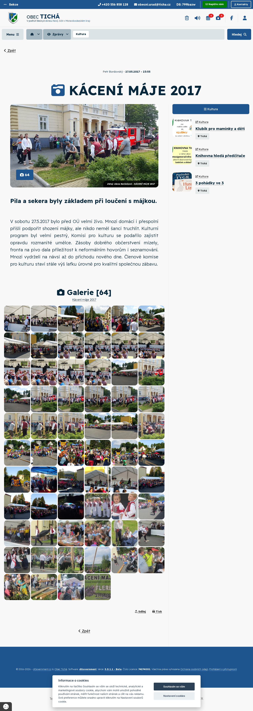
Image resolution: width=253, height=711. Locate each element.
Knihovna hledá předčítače (220, 155)
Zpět (11, 50)
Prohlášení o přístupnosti (223, 669)
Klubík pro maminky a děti (220, 128)
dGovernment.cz (42, 669)
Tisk (158, 611)
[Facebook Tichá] (231, 18)
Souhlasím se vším (174, 686)
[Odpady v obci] (187, 18)
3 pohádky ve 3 (209, 183)
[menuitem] (34, 34)
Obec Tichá (60, 669)
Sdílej (141, 611)
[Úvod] (34, 34)
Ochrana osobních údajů (194, 669)
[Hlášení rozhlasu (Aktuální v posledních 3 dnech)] (197, 18)
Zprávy (57, 34)
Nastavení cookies (174, 695)
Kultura (81, 34)
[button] (11, 4)
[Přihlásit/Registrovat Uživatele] (245, 18)
